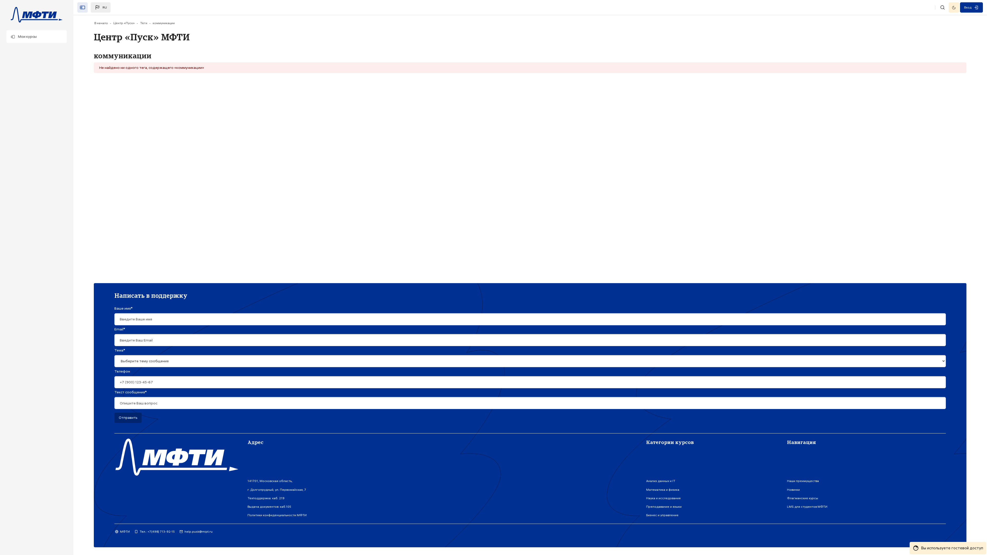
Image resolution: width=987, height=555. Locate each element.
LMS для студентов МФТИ (807, 507)
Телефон (122, 371)
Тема (119, 350)
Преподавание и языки (664, 507)
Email (119, 329)
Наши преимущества (803, 481)
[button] (36, 36)
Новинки (793, 490)
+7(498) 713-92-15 (161, 532)
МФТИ (125, 532)
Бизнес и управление (662, 515)
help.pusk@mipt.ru (199, 532)
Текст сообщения (130, 392)
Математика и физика (662, 490)
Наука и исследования (663, 498)
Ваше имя (123, 308)
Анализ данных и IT (660, 481)
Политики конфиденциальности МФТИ (277, 515)
